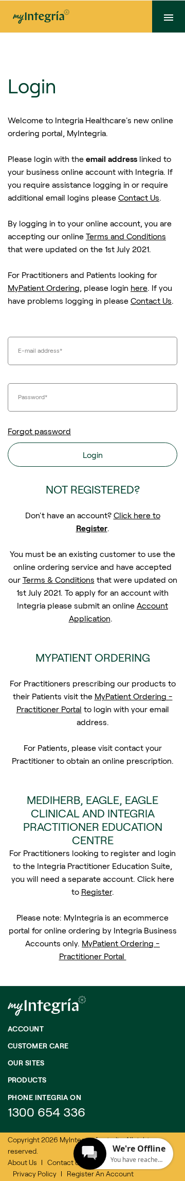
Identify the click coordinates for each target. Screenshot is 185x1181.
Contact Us (138, 197)
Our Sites (26, 1062)
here (139, 287)
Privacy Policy (35, 1173)
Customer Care (38, 1045)
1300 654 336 (46, 1111)
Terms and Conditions (126, 236)
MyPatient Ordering (44, 287)
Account (26, 1028)
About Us (22, 1162)
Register (96, 891)
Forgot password (39, 431)
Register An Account (100, 1173)
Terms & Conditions (59, 579)
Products (27, 1079)
